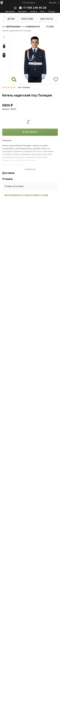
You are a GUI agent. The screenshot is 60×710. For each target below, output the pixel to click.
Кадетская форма (23, 26)
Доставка (22, 11)
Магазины (10, 11)
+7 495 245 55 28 (34, 7)
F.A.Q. (42, 11)
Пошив (51, 11)
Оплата (33, 11)
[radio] (3, 87)
